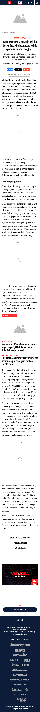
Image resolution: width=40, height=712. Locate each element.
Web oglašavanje (27, 632)
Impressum (11, 627)
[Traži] (37, 3)
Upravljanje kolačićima (20, 640)
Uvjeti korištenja (23, 627)
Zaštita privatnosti (11, 632)
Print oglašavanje (20, 634)
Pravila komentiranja (19, 630)
